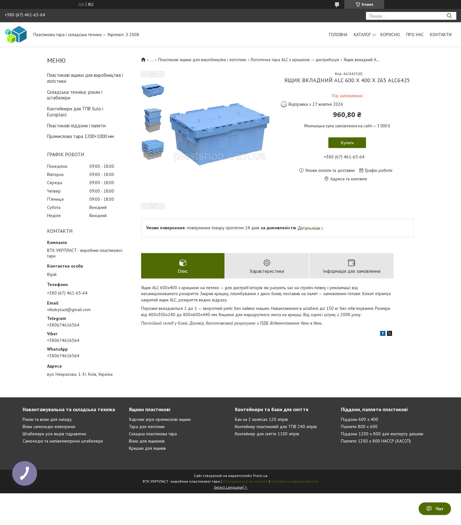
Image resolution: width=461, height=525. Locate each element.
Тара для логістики (147, 426)
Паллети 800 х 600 (359, 426)
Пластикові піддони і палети (76, 126)
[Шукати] (449, 16)
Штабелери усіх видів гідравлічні (54, 434)
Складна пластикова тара (153, 434)
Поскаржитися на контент (245, 481)
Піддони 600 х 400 (359, 419)
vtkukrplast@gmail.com (69, 309)
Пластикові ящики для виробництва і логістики (85, 78)
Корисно (390, 34)
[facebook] (382, 334)
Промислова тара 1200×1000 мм (80, 136)
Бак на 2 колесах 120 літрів (261, 419)
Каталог (362, 34)
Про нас (415, 34)
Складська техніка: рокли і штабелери (74, 95)
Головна (338, 34)
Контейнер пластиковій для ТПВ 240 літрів (276, 426)
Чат (439, 508)
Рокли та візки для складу (47, 419)
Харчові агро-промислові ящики (160, 419)
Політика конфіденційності (294, 481)
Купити (347, 143)
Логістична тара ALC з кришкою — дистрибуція (295, 59)
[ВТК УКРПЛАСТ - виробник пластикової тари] (16, 34)
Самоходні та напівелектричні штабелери (63, 441)
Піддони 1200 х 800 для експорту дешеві (382, 434)
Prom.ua (260, 475)
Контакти (441, 34)
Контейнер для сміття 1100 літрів (267, 434)
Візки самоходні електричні (49, 426)
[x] (389, 334)
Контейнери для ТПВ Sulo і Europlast (75, 112)
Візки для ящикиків (147, 441)
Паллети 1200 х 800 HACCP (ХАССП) (376, 441)
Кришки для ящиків (147, 448)
